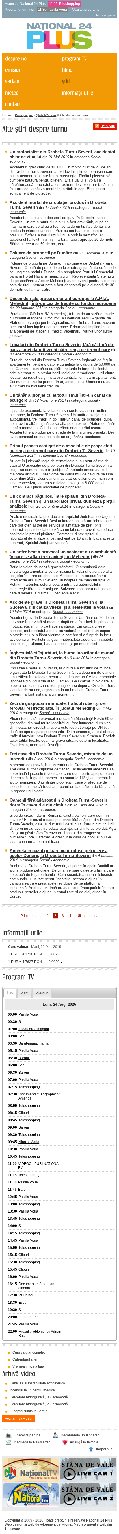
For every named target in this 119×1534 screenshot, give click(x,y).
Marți (24, 993)
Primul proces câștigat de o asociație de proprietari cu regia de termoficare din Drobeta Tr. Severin (61, 448)
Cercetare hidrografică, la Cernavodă (39, 1397)
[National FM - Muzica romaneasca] (31, 1506)
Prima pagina (31, 916)
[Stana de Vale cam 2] (88, 1506)
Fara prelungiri (30, 1317)
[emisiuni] (30, 70)
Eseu (22, 1303)
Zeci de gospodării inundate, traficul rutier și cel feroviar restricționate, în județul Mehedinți (58, 706)
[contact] (30, 104)
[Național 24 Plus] (59, 36)
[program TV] (87, 58)
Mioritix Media (72, 1524)
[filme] (87, 70)
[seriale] (30, 81)
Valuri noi (25, 1295)
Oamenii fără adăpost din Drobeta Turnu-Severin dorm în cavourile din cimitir (58, 802)
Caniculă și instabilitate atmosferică (37, 1383)
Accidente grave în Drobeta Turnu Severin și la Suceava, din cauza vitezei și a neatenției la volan (59, 605)
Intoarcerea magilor (33, 1029)
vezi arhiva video (18, 1418)
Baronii (24, 1058)
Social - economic (41, 257)
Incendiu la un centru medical (33, 1390)
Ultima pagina (87, 916)
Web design (14, 1524)
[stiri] (87, 81)
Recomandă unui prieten (80, 1435)
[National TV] (31, 1481)
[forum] (30, 92)
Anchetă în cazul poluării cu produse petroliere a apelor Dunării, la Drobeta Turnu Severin (58, 853)
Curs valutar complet (28, 1352)
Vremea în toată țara (28, 1366)
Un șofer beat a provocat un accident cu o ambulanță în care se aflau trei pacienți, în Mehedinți (63, 554)
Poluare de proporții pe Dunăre (41, 252)
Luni (10, 993)
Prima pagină (24, 115)
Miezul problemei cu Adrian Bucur (39, 1334)
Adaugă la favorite (84, 1442)
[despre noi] (30, 58)
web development (42, 1524)
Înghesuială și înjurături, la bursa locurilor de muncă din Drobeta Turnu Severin (62, 655)
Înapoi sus (104, 1449)
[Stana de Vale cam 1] (88, 1481)
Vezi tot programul (86, 10)
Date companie (105, 15)
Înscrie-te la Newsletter (32, 1442)
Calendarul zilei (24, 1359)
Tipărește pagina (27, 1435)
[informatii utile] (87, 92)
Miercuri (42, 993)
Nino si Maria (28, 1142)
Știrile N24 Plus (46, 115)
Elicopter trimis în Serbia (29, 1411)
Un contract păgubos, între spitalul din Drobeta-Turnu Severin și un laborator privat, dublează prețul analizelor (62, 501)
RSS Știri (108, 126)
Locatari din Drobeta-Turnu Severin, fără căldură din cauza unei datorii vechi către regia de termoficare (62, 347)
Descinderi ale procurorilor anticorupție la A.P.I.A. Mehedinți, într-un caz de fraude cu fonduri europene (63, 301)
